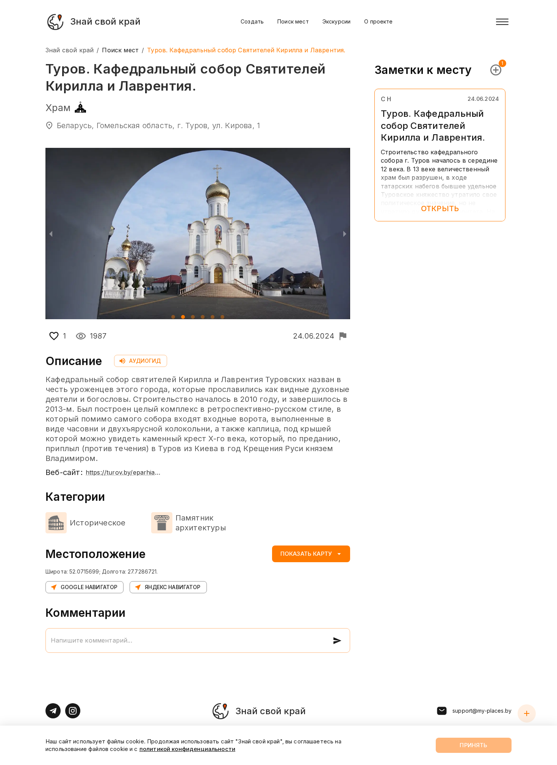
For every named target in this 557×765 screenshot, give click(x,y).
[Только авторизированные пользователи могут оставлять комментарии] (337, 640)
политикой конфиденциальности (187, 748)
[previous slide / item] (50, 233)
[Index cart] (527, 713)
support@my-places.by (482, 710)
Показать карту (306, 553)
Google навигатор (89, 587)
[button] (173, 317)
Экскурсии (336, 21)
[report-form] (342, 336)
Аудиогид (145, 360)
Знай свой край (69, 50)
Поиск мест (293, 21)
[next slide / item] (345, 233)
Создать (252, 21)
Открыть (440, 208)
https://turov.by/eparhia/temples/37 (123, 472)
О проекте (378, 21)
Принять (473, 745)
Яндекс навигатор (172, 587)
